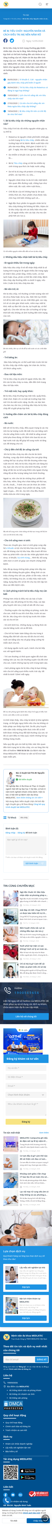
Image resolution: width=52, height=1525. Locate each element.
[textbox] (26, 1095)
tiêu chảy (23, 817)
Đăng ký (21, 832)
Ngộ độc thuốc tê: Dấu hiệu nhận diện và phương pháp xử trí (33, 895)
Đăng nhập (11, 832)
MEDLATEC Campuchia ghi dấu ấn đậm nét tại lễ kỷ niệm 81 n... (34, 1141)
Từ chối (13, 1520)
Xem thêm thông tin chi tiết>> (29, 797)
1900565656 (12, 1382)
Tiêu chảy (18, 163)
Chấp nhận (38, 1520)
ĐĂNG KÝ (41, 1359)
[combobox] (26, 1095)
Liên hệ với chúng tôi (26, 1016)
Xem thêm (44, 1132)
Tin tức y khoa (16, 19)
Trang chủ (6, 19)
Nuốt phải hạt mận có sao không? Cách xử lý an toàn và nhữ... (33, 949)
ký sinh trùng (23, 557)
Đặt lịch (26, 1287)
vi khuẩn (10, 548)
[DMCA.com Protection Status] (13, 1405)
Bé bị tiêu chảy (27, 140)
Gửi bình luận (32, 863)
